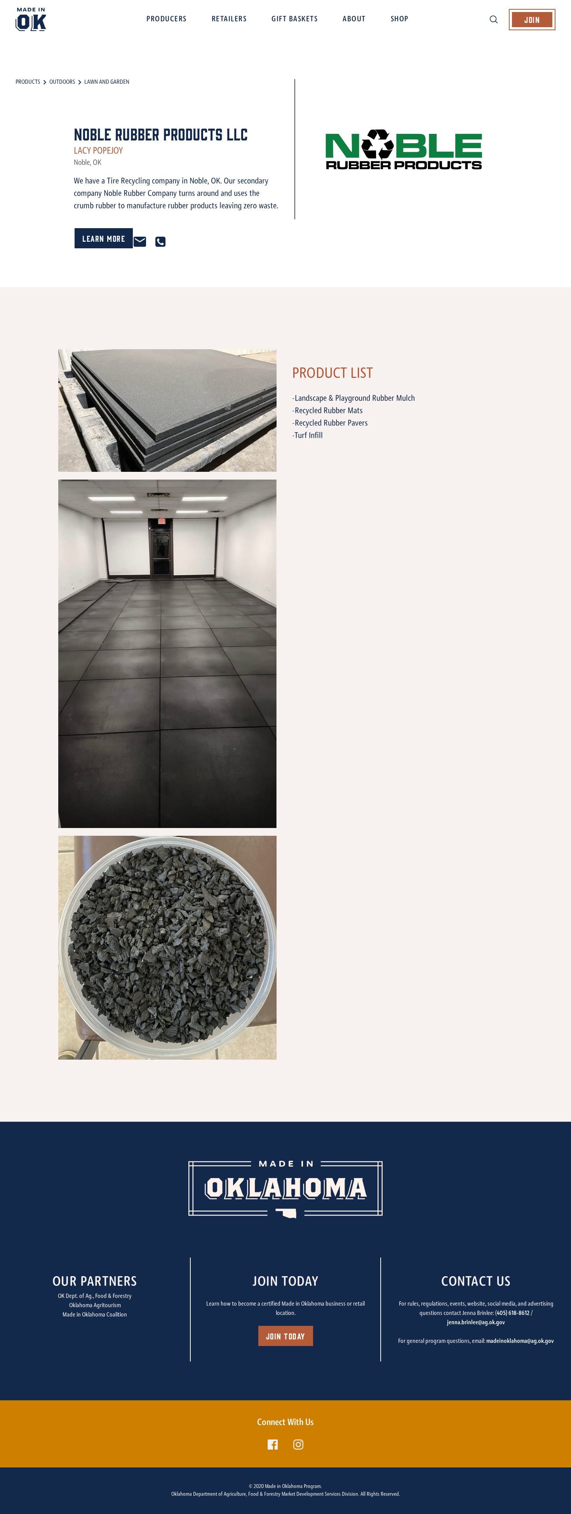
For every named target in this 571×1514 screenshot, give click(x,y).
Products (28, 82)
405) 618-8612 (513, 1313)
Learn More (103, 238)
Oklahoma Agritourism (95, 1306)
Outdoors (62, 82)
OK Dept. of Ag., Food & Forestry (95, 1296)
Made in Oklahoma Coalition (95, 1315)
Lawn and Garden (106, 82)
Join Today (285, 1336)
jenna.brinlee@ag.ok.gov (476, 1323)
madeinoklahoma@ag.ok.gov (520, 1341)
